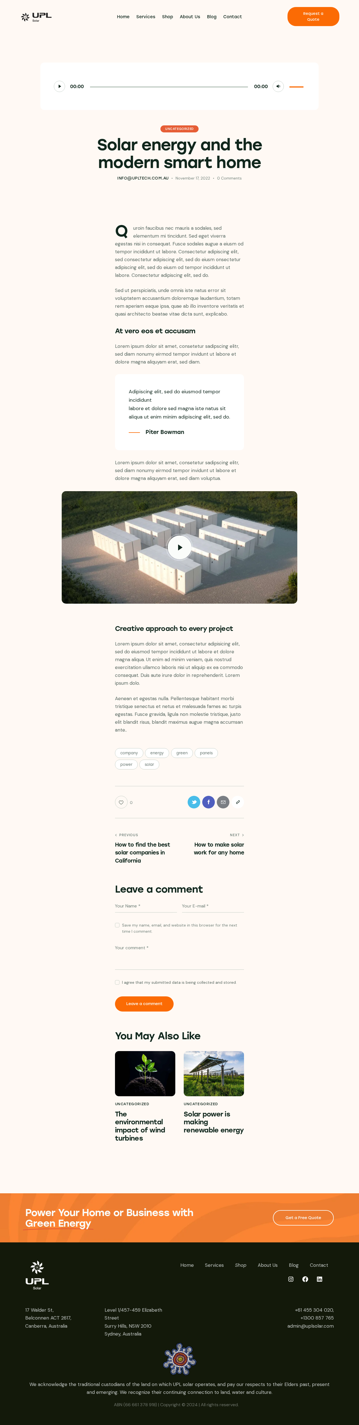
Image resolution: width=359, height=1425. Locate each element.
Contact (319, 1265)
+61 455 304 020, (314, 1310)
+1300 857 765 (317, 1318)
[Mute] (278, 86)
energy (157, 753)
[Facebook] (308, 1282)
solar (149, 764)
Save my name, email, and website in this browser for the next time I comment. (179, 928)
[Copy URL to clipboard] (237, 802)
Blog (294, 1265)
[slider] (297, 86)
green (182, 753)
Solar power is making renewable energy (214, 1122)
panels (206, 753)
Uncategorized (179, 129)
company (129, 753)
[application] (179, 86)
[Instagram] (294, 1282)
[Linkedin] (323, 1282)
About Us (268, 1265)
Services (214, 1265)
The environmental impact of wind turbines (140, 1126)
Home (187, 1265)
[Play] (59, 86)
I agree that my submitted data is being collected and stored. (179, 982)
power (126, 764)
